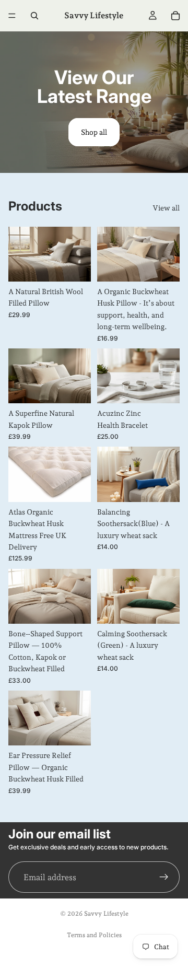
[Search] (34, 15)
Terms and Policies (94, 935)
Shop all (94, 132)
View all (166, 208)
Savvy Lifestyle (106, 913)
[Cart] (175, 15)
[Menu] (12, 16)
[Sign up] (164, 877)
